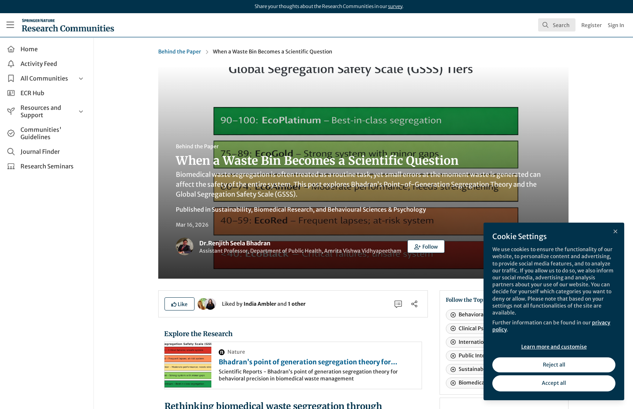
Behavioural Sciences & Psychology (376, 209)
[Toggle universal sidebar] (10, 25)
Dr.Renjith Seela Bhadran (234, 243)
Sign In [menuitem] (616, 25)
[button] (426, 246)
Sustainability (231, 209)
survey (395, 6)
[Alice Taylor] (210, 303)
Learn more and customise (554, 346)
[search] (556, 24)
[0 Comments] (398, 304)
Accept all (554, 383)
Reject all (554, 364)
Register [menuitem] (591, 25)
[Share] (414, 304)
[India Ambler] (203, 303)
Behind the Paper (179, 51)
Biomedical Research (283, 209)
